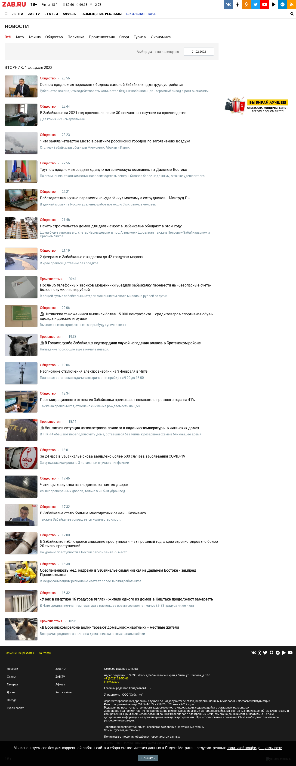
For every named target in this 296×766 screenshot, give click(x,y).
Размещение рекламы (19, 653)
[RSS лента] (291, 4)
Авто (19, 37)
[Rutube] (284, 653)
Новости (12, 668)
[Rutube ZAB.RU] (273, 4)
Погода (11, 700)
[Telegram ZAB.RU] (282, 4)
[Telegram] (277, 653)
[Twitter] (265, 653)
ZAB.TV (34, 14)
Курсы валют (15, 708)
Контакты (45, 653)
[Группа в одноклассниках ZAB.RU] (246, 4)
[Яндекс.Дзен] (271, 653)
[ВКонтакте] (253, 653)
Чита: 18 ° (49, 4)
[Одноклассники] (259, 653)
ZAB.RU (61, 668)
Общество (54, 37)
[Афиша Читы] (258, 116)
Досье (11, 692)
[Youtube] (290, 653)
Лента (17, 14)
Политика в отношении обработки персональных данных (142, 736)
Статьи (51, 14)
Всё (8, 37)
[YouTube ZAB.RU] (264, 4)
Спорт (124, 37)
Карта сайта (64, 692)
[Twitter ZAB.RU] (255, 4)
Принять (148, 758)
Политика (76, 37)
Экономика (161, 37)
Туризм (140, 37)
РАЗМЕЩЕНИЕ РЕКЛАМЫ (101, 14)
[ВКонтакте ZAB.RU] (228, 4)
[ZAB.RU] (14, 5)
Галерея (12, 684)
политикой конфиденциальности (254, 748)
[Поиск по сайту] (227, 13)
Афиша (69, 14)
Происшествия (102, 37)
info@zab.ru (111, 681)
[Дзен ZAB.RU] (237, 4)
